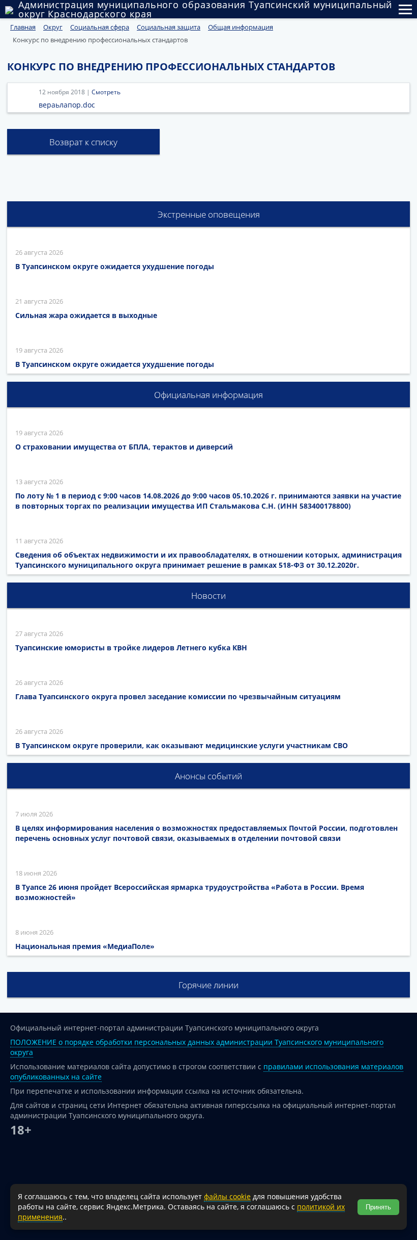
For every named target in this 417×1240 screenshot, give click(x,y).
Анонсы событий (208, 776)
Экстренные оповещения (209, 214)
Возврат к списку (83, 142)
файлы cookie (227, 1196)
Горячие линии (208, 985)
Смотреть (106, 92)
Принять (378, 1207)
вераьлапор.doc (67, 105)
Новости (208, 595)
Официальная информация (208, 395)
